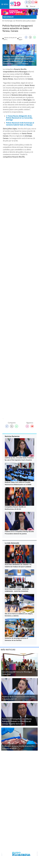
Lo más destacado (12, 543)
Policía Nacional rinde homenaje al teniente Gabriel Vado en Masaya (20, 124)
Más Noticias (8, 649)
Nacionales (8, 17)
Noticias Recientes (12, 436)
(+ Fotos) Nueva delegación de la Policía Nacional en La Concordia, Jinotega (19, 118)
